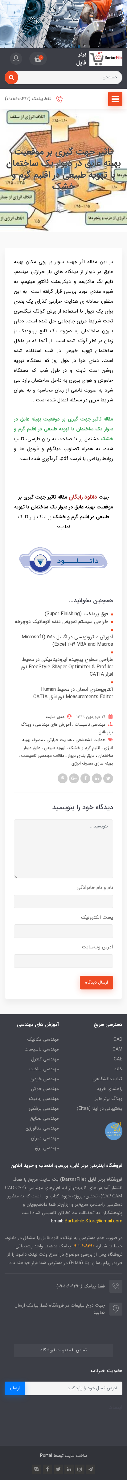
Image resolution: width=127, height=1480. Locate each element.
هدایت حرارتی (58, 739)
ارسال (15, 1388)
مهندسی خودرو (45, 1079)
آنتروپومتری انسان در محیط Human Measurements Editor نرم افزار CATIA (73, 693)
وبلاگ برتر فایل (107, 1098)
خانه (118, 1069)
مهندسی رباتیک (44, 1098)
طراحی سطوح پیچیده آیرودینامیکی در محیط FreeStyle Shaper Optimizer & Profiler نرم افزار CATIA (67, 667)
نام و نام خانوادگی (94, 887)
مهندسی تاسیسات (89, 724)
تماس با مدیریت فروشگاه (63, 1350)
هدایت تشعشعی (89, 739)
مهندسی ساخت (44, 1069)
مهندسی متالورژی (42, 1128)
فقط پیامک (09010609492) (29, 98)
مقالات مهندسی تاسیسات (42, 755)
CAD (117, 1039)
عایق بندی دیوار (81, 755)
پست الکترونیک (97, 917)
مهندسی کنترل (45, 1059)
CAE (118, 1059)
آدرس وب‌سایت (97, 947)
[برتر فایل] (105, 59)
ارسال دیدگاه (96, 982)
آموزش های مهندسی (52, 724)
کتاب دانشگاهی (107, 1079)
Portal (46, 1455)
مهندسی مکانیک (43, 1039)
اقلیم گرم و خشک (84, 747)
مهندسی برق (47, 1148)
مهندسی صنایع (44, 1118)
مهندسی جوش (45, 1088)
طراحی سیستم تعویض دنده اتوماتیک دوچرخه (61, 621)
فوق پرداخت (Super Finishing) (76, 614)
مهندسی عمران (45, 1138)
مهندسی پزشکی (44, 1108)
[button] (38, 58)
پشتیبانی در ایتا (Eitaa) (99, 1108)
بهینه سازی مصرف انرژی (92, 763)
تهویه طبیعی (54, 747)
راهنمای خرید (109, 1088)
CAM (117, 1049)
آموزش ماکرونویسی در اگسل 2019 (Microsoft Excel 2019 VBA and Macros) (67, 640)
